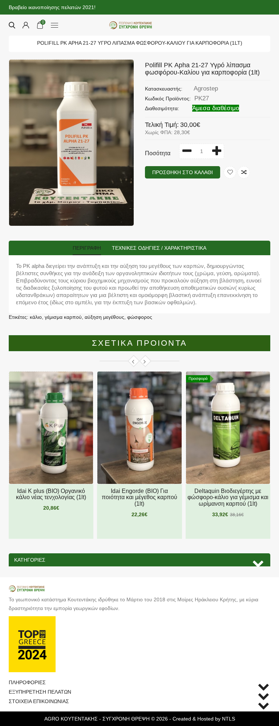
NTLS (228, 719)
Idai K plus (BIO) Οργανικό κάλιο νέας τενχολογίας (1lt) (51, 494)
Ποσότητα (157, 153)
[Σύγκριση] (244, 172)
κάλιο (36, 317)
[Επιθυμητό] (230, 172)
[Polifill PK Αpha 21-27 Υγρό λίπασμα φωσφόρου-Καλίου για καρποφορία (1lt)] (71, 143)
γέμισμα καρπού (63, 317)
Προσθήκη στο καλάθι (182, 172)
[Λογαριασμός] (26, 25)
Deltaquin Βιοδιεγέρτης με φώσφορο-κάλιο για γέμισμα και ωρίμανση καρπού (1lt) (227, 497)
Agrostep (206, 88)
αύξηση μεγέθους (104, 317)
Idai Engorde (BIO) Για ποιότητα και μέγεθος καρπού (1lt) (139, 497)
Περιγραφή (87, 248)
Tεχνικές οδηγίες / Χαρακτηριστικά (159, 248)
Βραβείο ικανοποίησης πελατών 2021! (52, 7)
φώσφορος (139, 317)
